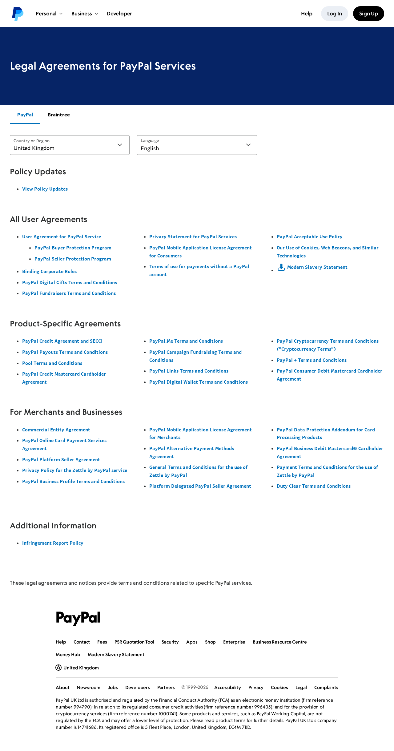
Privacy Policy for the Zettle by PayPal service (74, 470)
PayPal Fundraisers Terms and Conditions (69, 293)
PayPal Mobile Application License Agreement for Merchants (200, 433)
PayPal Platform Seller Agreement (61, 459)
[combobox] (70, 145)
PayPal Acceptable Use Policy (310, 236)
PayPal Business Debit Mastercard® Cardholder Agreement (330, 452)
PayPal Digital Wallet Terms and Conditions (198, 382)
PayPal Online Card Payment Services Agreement (64, 444)
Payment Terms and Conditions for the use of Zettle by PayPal (327, 471)
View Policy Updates (45, 189)
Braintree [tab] (59, 114)
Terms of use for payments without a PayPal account (199, 270)
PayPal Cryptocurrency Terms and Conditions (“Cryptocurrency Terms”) (328, 345)
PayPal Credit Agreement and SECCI (62, 341)
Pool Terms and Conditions (52, 363)
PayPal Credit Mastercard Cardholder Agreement (64, 378)
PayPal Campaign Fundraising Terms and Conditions (195, 356)
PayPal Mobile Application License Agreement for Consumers (200, 251)
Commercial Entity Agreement (56, 429)
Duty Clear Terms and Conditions (314, 486)
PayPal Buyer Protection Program (72, 247)
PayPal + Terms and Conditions (312, 360)
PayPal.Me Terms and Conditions (186, 341)
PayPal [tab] (25, 114)
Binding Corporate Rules (49, 271)
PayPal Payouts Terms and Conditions (65, 352)
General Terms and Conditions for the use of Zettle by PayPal (198, 471)
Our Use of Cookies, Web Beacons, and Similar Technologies (328, 251)
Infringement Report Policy (52, 543)
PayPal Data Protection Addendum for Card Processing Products (326, 433)
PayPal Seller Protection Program (72, 259)
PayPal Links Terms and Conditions (188, 371)
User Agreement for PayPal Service (61, 236)
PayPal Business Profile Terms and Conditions (73, 481)
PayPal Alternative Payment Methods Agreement (191, 452)
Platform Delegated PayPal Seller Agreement (200, 486)
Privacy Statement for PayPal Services (193, 236)
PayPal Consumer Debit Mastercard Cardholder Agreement (329, 375)
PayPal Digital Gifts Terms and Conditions (69, 282)
